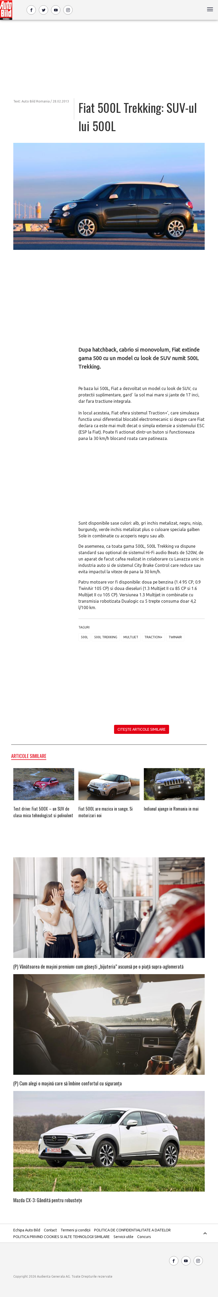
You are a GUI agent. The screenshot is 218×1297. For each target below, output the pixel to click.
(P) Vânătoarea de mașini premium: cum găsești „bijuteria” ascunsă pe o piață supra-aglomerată (98, 966)
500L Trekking (105, 637)
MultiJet (130, 637)
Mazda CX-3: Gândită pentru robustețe (47, 1200)
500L (84, 637)
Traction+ (153, 637)
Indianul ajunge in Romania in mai (171, 809)
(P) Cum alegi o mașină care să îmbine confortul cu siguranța (67, 1083)
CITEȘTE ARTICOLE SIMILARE (142, 729)
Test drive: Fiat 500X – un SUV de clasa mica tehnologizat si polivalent (43, 812)
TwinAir (175, 637)
